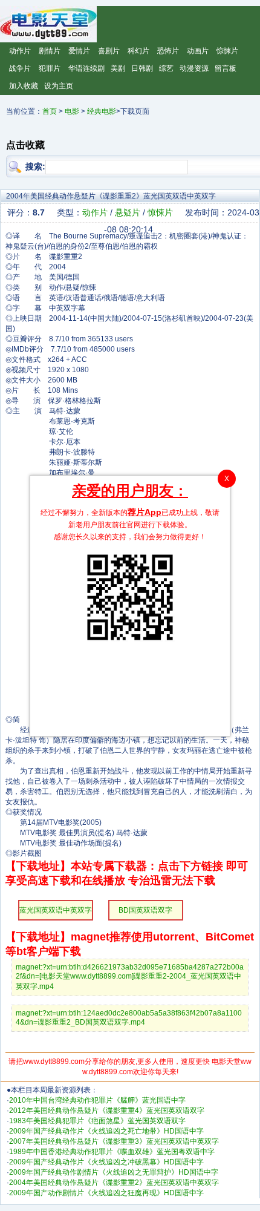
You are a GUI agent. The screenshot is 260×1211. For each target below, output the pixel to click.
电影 (72, 111)
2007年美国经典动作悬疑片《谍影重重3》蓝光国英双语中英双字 (114, 1141)
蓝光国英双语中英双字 (55, 910)
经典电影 (101, 111)
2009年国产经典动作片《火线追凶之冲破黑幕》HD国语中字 (106, 1162)
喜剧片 (109, 51)
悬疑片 (127, 212)
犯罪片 (49, 68)
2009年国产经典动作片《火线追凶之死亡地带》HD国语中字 (106, 1131)
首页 (49, 111)
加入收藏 (23, 86)
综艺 (166, 68)
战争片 (20, 68)
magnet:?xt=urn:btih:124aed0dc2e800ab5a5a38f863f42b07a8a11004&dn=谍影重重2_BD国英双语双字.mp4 (129, 1017)
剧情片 (49, 51)
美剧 (118, 68)
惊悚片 (227, 51)
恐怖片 (168, 51)
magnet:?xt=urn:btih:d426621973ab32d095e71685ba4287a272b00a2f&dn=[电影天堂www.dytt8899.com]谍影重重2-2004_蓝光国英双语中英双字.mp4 (130, 977)
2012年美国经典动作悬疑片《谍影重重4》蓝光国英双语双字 (106, 1110)
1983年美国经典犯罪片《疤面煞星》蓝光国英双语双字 (97, 1121)
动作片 (20, 51)
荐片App (144, 512)
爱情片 (79, 51)
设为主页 (58, 86)
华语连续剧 (86, 68)
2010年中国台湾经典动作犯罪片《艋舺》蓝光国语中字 (97, 1100)
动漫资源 (194, 68)
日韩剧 (142, 68)
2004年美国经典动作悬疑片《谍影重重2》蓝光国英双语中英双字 (114, 1182)
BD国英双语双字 (145, 910)
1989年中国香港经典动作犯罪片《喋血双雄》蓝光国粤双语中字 (112, 1151)
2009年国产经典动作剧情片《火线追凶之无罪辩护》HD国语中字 (113, 1172)
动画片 (198, 51)
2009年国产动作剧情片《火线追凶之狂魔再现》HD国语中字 (106, 1193)
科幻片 (138, 51)
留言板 (225, 68)
